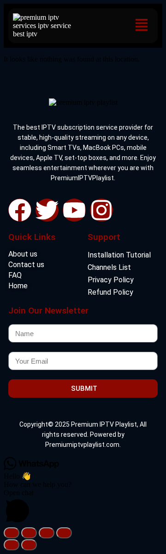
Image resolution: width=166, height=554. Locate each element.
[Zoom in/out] (11, 532)
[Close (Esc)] (64, 532)
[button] (141, 26)
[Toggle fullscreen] (29, 532)
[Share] (46, 532)
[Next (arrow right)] (29, 544)
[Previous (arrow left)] (11, 544)
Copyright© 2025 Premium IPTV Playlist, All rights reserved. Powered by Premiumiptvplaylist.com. (83, 434)
